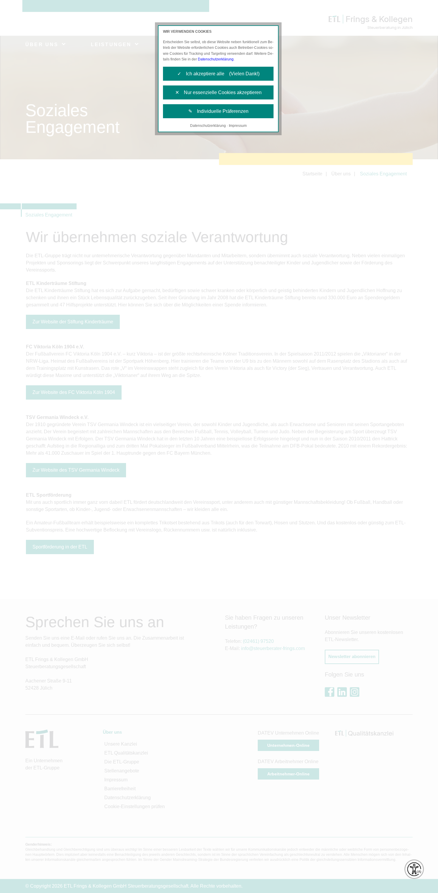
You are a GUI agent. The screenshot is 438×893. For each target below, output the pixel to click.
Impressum (238, 126)
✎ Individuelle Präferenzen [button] (218, 111)
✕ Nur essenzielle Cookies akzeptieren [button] (218, 92)
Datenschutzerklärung (216, 59)
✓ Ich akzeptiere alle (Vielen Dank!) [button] (218, 73)
